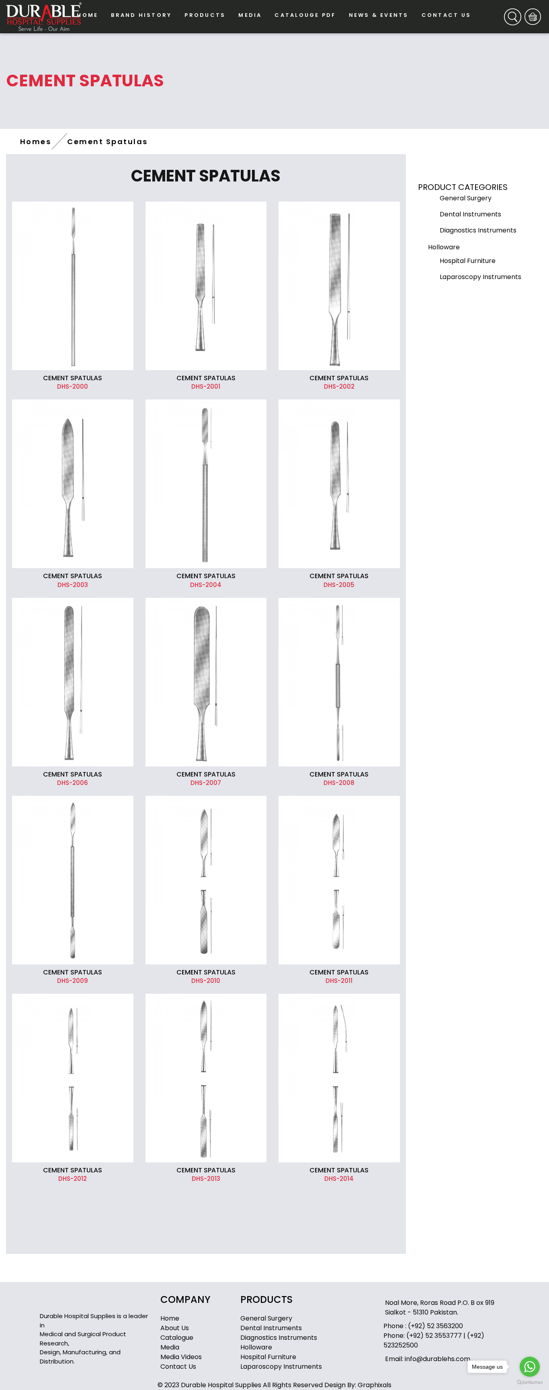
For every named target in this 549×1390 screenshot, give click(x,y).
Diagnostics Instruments (278, 1337)
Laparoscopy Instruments (281, 1366)
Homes (35, 142)
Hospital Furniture (268, 1356)
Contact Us (178, 1366)
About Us (174, 1328)
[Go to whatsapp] (530, 1367)
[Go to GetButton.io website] (530, 1382)
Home (169, 1318)
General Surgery (266, 1318)
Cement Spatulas (107, 142)
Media (169, 1347)
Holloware (256, 1347)
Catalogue (176, 1337)
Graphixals (374, 1385)
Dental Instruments (271, 1328)
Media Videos (181, 1356)
